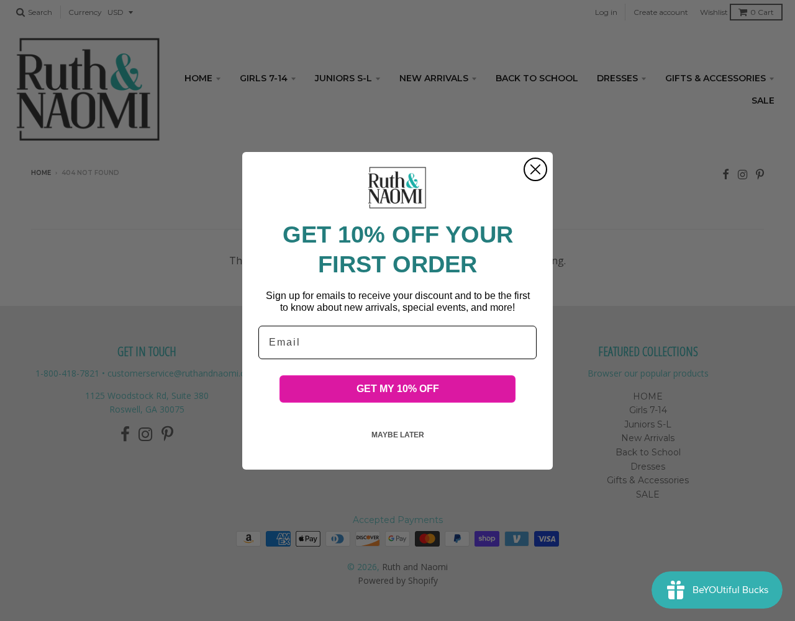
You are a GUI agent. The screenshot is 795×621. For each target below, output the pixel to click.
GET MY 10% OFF (398, 388)
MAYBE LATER (397, 434)
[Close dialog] (535, 169)
